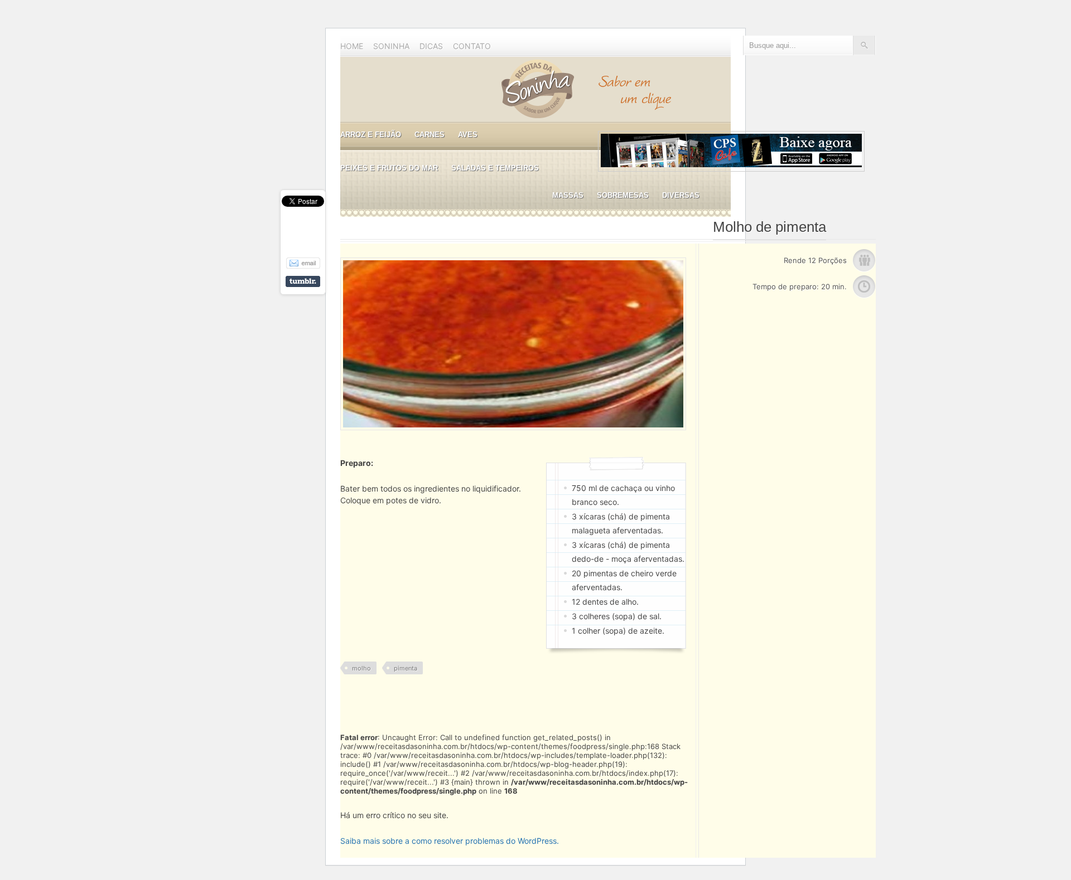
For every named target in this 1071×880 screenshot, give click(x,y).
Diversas (680, 195)
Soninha (391, 46)
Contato (472, 46)
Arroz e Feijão (370, 134)
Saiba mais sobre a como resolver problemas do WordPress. (449, 840)
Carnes (429, 134)
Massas (567, 195)
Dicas (431, 46)
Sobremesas (623, 195)
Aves (467, 134)
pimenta (405, 668)
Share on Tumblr (303, 281)
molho (361, 668)
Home (351, 46)
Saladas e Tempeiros (495, 168)
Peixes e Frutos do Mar (389, 168)
